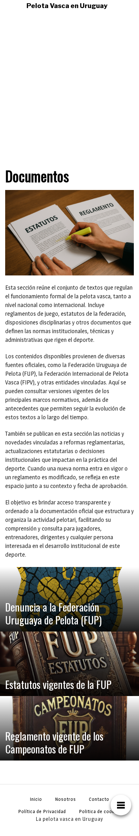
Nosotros (65, 799)
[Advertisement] (69, 84)
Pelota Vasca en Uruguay (67, 6)
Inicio (36, 799)
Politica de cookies (100, 811)
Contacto (99, 799)
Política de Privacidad (42, 811)
